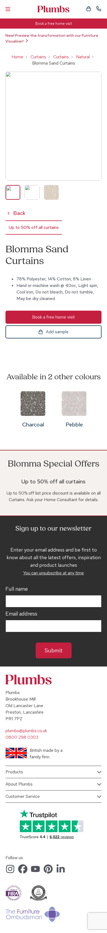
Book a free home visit (53, 23)
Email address (21, 614)
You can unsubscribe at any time (53, 573)
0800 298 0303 (21, 737)
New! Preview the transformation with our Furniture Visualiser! (51, 38)
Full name (16, 589)
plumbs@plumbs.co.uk (26, 731)
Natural (83, 57)
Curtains (38, 57)
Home (17, 57)
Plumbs (53, 9)
